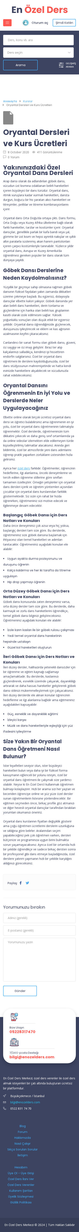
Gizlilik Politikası (21, 1202)
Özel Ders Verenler (20, 1185)
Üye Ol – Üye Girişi (21, 1173)
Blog (23, 1126)
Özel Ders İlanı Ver (21, 1179)
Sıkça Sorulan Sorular (22, 1149)
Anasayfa (10, 101)
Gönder (20, 991)
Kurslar (28, 101)
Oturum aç (40, 23)
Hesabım (21, 1167)
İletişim (22, 1155)
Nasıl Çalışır (23, 1143)
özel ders (23, 468)
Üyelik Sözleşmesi (20, 1196)
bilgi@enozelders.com (31, 1057)
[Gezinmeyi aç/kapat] (7, 22)
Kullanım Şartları (21, 1191)
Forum (22, 1132)
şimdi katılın (64, 23)
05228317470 (22, 1032)
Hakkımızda (22, 1138)
